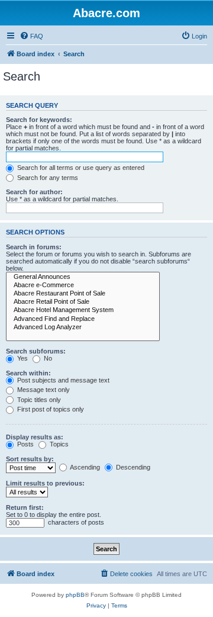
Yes (21, 358)
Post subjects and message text (62, 380)
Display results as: (34, 437)
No (47, 358)
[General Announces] (83, 277)
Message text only (42, 389)
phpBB (75, 595)
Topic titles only (38, 399)
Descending (132, 467)
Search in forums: (34, 246)
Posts (24, 444)
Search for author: (34, 191)
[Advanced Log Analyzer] (83, 327)
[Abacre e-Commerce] (83, 285)
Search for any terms (46, 177)
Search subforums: (36, 351)
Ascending (84, 467)
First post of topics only (49, 409)
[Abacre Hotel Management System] (83, 310)
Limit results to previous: (45, 483)
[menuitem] (31, 36)
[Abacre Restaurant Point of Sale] (83, 294)
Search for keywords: (39, 119)
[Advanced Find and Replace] (83, 319)
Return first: (25, 507)
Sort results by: (30, 458)
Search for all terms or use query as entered (79, 167)
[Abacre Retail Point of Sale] (83, 302)
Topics (58, 444)
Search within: (28, 373)
